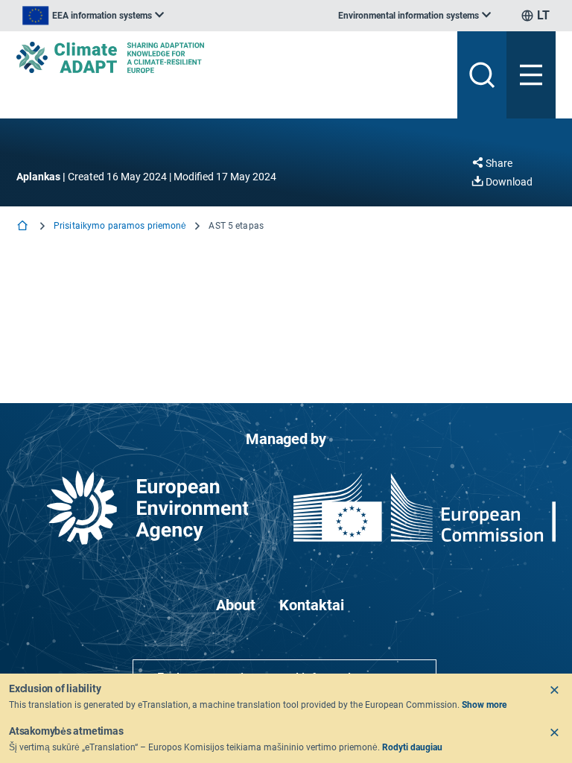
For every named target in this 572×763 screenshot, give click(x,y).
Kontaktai (311, 605)
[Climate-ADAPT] (230, 57)
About (235, 605)
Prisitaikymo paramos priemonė (120, 226)
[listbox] (93, 15)
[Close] (554, 690)
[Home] (23, 227)
